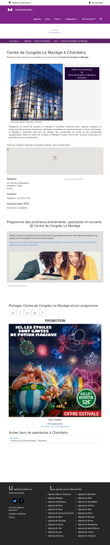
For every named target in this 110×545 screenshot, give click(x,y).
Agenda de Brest (55, 505)
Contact (12, 517)
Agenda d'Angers (55, 498)
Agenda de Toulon (86, 532)
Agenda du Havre (55, 524)
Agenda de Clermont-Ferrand (60, 513)
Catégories (70, 19)
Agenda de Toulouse (87, 535)
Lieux (47, 19)
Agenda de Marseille (87, 494)
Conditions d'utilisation (17, 513)
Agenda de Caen (55, 509)
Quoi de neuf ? (89, 19)
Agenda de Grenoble (57, 520)
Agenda (37, 19)
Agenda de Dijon (55, 516)
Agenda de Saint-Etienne (88, 528)
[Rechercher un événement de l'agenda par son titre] (101, 19)
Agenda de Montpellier (87, 501)
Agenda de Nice (85, 509)
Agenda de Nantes (86, 505)
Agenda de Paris (85, 513)
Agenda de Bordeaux (57, 501)
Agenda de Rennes (86, 516)
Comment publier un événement (16, 508)
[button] (96, 2)
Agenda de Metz (85, 498)
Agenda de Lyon (55, 532)
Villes (57, 19)
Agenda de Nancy (55, 535)
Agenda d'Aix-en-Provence (59, 494)
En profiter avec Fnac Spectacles (55, 426)
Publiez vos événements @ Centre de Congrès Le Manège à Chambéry (82, 73)
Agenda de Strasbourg (87, 524)
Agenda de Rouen (86, 520)
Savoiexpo (14, 438)
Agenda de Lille (54, 528)
